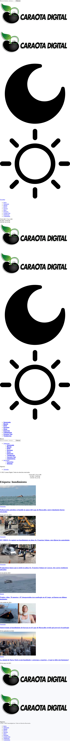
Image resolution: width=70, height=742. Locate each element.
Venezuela (3, 506)
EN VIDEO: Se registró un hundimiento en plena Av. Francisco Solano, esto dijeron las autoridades (34, 540)
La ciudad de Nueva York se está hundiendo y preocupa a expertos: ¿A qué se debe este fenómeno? (34, 660)
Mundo (2, 594)
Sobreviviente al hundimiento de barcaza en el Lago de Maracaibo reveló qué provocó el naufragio (34, 628)
